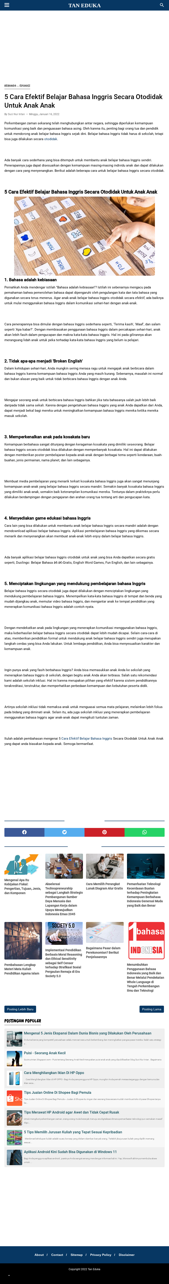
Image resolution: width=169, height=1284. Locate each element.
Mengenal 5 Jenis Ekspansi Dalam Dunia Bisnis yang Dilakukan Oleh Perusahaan (87, 1033)
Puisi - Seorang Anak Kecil (45, 1053)
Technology (141, 1275)
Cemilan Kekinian (56, 1275)
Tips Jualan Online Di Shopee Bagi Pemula (57, 1092)
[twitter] (64, 832)
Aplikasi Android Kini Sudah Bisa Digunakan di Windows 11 (70, 1152)
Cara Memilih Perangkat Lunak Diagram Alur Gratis (104, 886)
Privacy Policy (100, 1255)
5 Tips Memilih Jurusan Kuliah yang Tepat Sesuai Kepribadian (73, 1132)
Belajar (71, 1275)
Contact (57, 1255)
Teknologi (128, 1275)
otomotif (40, 1275)
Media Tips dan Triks (88, 1275)
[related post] (23, 864)
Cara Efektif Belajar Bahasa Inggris (86, 739)
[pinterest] (104, 832)
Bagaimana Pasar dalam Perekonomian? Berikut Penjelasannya (103, 952)
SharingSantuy (25, 1275)
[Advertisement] (84, 46)
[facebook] (24, 832)
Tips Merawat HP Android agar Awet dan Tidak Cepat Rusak (71, 1112)
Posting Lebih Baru (20, 1009)
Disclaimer (126, 1255)
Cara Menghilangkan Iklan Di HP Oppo (54, 1073)
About (39, 1255)
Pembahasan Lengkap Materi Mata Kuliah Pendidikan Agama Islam (21, 969)
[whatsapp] (145, 832)
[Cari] (162, 6)
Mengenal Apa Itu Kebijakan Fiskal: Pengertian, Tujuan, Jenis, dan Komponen (22, 886)
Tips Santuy (156, 1275)
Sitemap (77, 1255)
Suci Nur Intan (16, 114)
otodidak (50, 139)
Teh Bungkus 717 (111, 1275)
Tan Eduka (84, 5)
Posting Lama (151, 1009)
